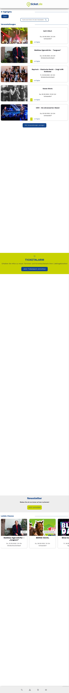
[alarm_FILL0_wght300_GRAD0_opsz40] (34, 256)
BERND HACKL (42, 538)
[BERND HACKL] (42, 532)
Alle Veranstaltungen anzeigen (34, 125)
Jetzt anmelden (34, 507)
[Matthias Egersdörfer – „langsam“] (14, 532)
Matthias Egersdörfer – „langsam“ (14, 539)
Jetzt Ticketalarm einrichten (34, 269)
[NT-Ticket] (34, 4)
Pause (5, 16)
